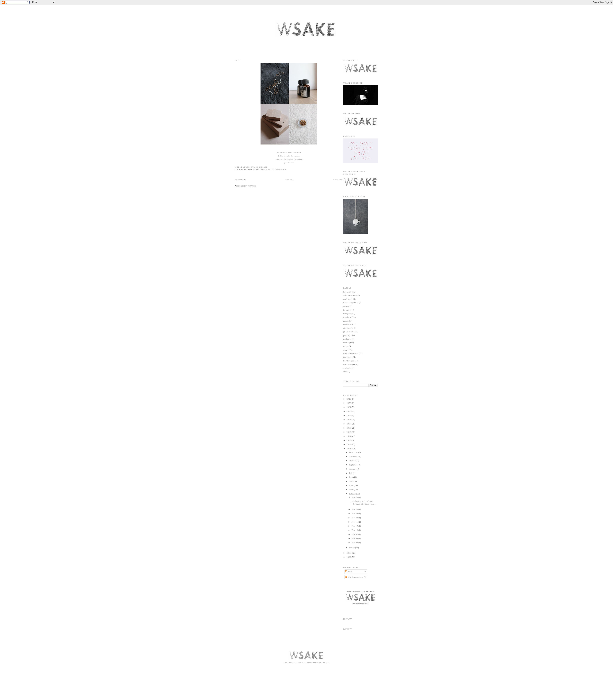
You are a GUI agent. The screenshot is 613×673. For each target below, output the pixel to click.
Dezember (353, 452)
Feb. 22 (355, 517)
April (351, 485)
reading (346, 342)
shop (345, 349)
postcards (347, 338)
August (352, 468)
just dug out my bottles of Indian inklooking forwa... (363, 503)
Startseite (289, 179)
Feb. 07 (355, 534)
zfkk (345, 371)
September (354, 464)
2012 (349, 444)
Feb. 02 (355, 542)
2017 (349, 423)
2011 (349, 448)
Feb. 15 (355, 521)
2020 (349, 411)
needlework (348, 324)
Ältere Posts (338, 179)
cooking (346, 298)
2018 (349, 419)
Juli (351, 473)
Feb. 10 (355, 530)
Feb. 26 (355, 509)
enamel (346, 306)
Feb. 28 (355, 497)
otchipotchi (348, 328)
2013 (349, 440)
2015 (349, 432)
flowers (346, 309)
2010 (349, 552)
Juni (351, 477)
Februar (352, 493)
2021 (349, 407)
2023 (349, 398)
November (354, 456)
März (351, 489)
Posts (349, 571)
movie (346, 320)
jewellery (248, 167)
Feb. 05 (355, 538)
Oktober (353, 460)
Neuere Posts (240, 179)
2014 (349, 436)
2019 (349, 415)
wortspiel (347, 367)
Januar (352, 547)
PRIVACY (347, 619)
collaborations (349, 295)
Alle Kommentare (355, 577)
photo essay (348, 331)
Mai (351, 481)
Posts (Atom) (250, 185)
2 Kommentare (279, 169)
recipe (345, 346)
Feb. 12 (355, 525)
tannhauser (348, 357)
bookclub (347, 291)
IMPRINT (347, 629)
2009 (349, 557)
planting (347, 335)
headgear (347, 313)
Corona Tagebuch (351, 302)
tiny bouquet (348, 360)
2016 (349, 427)
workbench (262, 167)
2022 (349, 403)
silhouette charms (350, 353)
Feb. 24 (355, 513)
